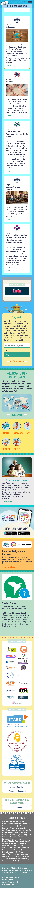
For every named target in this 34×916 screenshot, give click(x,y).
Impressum (6, 868)
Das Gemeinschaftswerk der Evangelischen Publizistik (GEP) (14, 822)
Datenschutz (17, 868)
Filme (17, 449)
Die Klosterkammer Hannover (13, 843)
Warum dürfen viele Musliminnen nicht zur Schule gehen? (17, 134)
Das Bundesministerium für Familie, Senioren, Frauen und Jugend (16, 826)
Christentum (17, 228)
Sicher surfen (22, 872)
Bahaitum (17, 74)
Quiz (27, 433)
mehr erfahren (9, 567)
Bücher (6, 449)
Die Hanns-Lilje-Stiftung (18, 834)
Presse (4, 870)
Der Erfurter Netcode (11, 861)
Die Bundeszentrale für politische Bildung (14, 839)
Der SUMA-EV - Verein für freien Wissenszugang (17, 857)
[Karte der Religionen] (17, 403)
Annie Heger (17, 807)
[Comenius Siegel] (17, 741)
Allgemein (17, 20)
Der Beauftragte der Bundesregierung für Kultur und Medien (17, 830)
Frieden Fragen (9, 603)
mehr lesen (8, 501)
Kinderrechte (10, 27)
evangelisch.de (7, 879)
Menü (30, 2)
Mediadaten (13, 870)
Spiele (6, 433)
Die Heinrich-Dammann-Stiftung (16, 835)
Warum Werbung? (17, 284)
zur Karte (17, 414)
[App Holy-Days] (17, 521)
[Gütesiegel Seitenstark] (17, 721)
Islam (17, 124)
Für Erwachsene (26, 870)
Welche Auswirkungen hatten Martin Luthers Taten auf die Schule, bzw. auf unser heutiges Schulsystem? (16, 238)
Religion (7, 351)
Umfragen (17, 433)
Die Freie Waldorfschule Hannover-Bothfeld (15, 853)
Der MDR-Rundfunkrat (10, 856)
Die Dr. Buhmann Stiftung (19, 841)
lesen (9, 65)
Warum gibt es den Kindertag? (13, 188)
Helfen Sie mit (9, 872)
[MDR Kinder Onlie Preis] (17, 762)
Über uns (27, 868)
